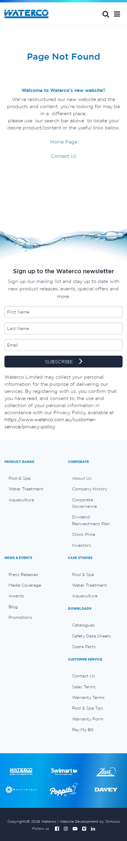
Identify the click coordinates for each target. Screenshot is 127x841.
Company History (90, 489)
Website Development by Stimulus (90, 821)
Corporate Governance (84, 503)
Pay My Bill (82, 729)
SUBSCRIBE (59, 361)
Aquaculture (21, 499)
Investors (81, 545)
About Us (82, 478)
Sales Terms (84, 686)
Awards (16, 595)
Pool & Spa (19, 478)
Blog (13, 606)
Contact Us (63, 156)
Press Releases (23, 574)
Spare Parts (84, 646)
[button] (117, 14)
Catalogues (83, 625)
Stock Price (83, 534)
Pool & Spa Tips (87, 708)
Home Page (63, 141)
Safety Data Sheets (91, 636)
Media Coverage (25, 585)
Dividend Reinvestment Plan (91, 520)
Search (105, 13)
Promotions (20, 617)
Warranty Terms (88, 697)
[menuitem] (31, 478)
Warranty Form (87, 719)
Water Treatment (26, 489)
